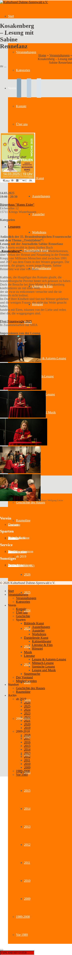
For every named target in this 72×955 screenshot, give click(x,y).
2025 (27, 592)
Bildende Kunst (34, 623)
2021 (27, 664)
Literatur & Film (42, 645)
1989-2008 (23, 916)
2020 (27, 724)
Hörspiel (37, 648)
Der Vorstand (24, 677)
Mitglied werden (26, 681)
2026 (27, 574)
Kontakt (21, 609)
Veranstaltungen (26, 52)
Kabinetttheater (41, 268)
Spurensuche (32, 673)
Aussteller (38, 214)
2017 (27, 738)
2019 (27, 700)
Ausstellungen (41, 196)
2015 (27, 790)
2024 (27, 610)
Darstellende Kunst (36, 637)
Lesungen (14, 226)
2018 (27, 735)
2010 (27, 880)
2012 (27, 844)
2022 (27, 646)
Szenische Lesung (43, 666)
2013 (27, 826)
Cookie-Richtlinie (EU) (21, 565)
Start (11, 16)
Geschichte (14, 524)
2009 (27, 898)
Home (42, 55)
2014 (27, 808)
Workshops (39, 232)
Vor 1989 (22, 934)
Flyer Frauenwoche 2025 (16, 321)
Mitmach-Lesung (43, 376)
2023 (27, 628)
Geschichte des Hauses (30, 502)
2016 (27, 742)
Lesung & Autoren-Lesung (49, 358)
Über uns (22, 612)
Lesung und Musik (44, 670)
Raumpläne (23, 520)
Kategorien (23, 601)
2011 (27, 862)
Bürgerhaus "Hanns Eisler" (17, 204)
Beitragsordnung (17, 552)
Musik (28, 652)
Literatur (29, 655)
